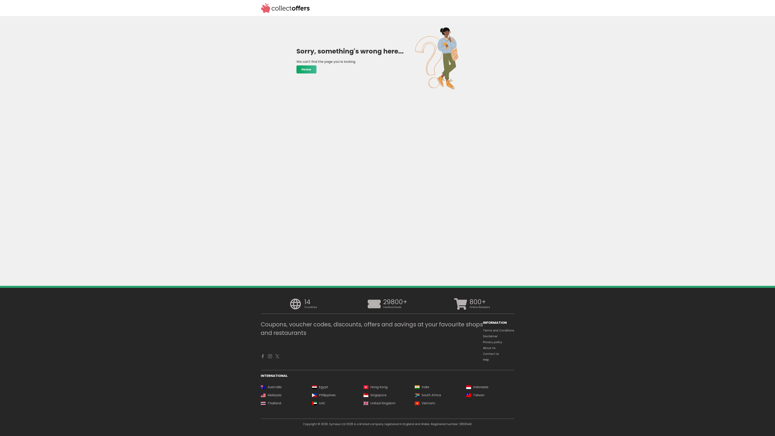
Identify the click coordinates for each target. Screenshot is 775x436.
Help (486, 360)
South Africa (431, 395)
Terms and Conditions (498, 330)
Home (306, 69)
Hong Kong (379, 387)
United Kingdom (382, 403)
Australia (275, 387)
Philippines (327, 395)
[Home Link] (285, 8)
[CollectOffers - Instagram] (270, 357)
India (425, 387)
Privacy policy (492, 342)
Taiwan (478, 395)
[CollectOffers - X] (277, 357)
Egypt (323, 387)
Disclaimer (490, 336)
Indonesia (480, 387)
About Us (489, 348)
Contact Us (491, 354)
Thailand (274, 403)
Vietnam (428, 403)
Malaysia (274, 395)
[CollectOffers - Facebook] (263, 357)
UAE (322, 403)
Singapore (378, 395)
